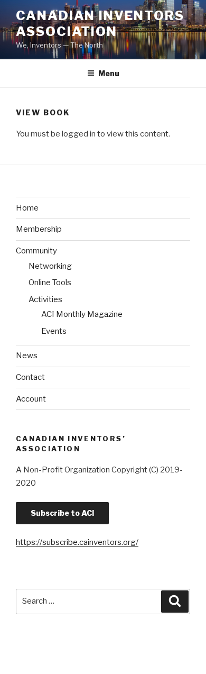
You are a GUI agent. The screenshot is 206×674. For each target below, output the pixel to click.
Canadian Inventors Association (100, 23)
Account (31, 399)
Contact (30, 377)
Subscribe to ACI (62, 512)
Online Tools (50, 282)
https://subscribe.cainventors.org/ (77, 542)
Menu (108, 73)
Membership (39, 229)
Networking (50, 266)
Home (27, 208)
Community (36, 251)
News (27, 355)
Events (54, 331)
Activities (45, 299)
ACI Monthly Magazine (82, 314)
